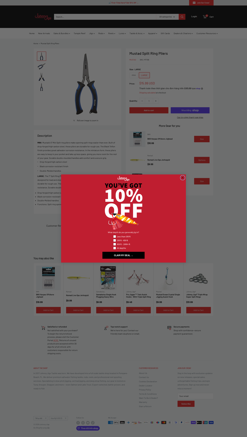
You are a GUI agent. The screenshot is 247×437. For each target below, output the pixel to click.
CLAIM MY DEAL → (123, 255)
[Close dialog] (182, 177)
